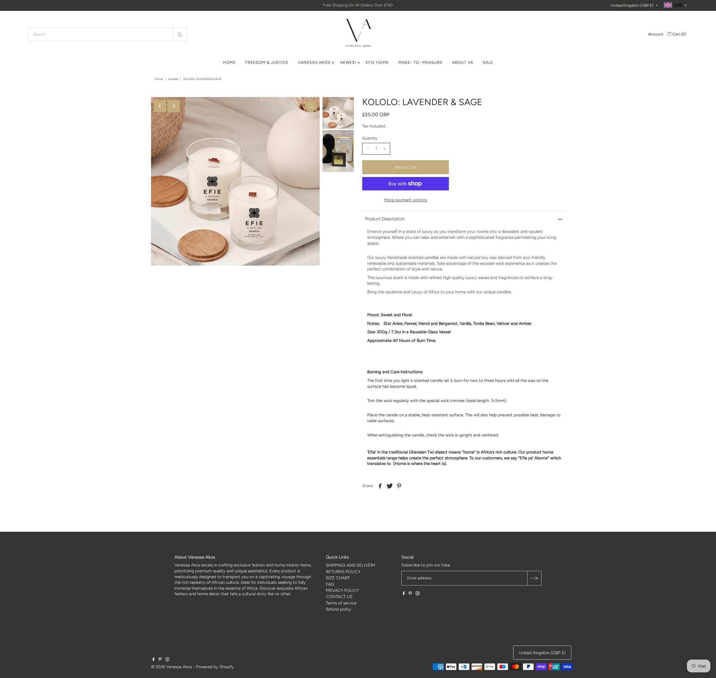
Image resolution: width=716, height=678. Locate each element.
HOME (229, 62)
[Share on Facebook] (380, 485)
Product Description (385, 218)
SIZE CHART (338, 577)
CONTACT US (339, 596)
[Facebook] (404, 594)
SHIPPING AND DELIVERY (351, 565)
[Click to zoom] (311, 106)
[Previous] (160, 106)
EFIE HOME (377, 62)
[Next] (174, 106)
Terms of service (341, 603)
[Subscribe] (534, 578)
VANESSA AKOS (314, 62)
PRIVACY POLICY (342, 590)
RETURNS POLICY (343, 571)
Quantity (369, 138)
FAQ (330, 584)
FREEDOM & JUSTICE (266, 62)
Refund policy (338, 609)
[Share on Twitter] (389, 485)
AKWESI (348, 62)
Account (655, 34)
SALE (488, 62)
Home (159, 79)
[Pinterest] (410, 594)
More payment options (405, 199)
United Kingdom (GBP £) (632, 5)
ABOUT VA (462, 62)
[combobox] (108, 34)
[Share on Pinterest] (399, 485)
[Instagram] (418, 594)
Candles (173, 79)
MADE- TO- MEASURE (420, 62)
